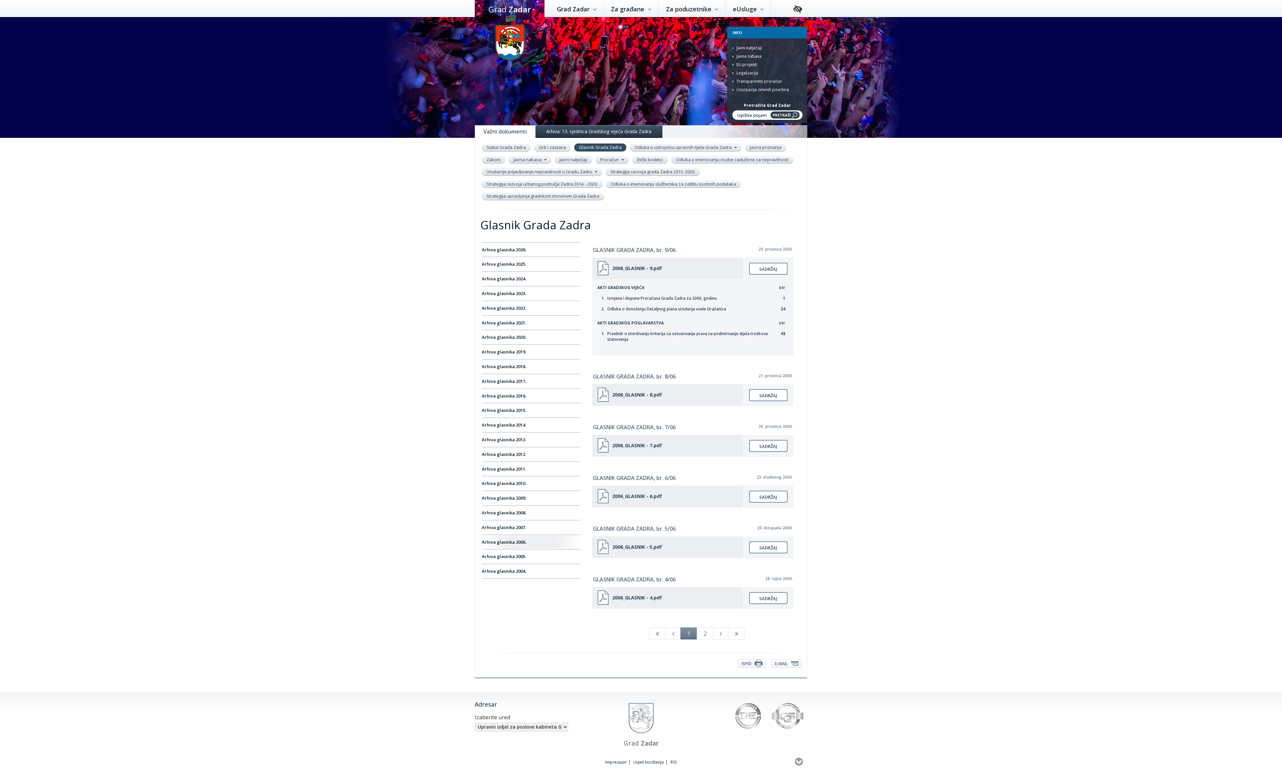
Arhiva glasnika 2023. (504, 293)
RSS (673, 762)
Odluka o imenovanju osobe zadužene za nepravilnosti (732, 160)
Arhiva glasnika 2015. (504, 410)
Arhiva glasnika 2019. (504, 352)
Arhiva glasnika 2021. (504, 323)
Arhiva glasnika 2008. (504, 513)
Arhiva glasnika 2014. (504, 425)
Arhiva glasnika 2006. (504, 542)
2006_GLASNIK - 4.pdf (637, 597)
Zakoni (493, 160)
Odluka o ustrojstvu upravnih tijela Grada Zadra (684, 147)
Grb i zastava (552, 147)
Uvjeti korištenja (648, 762)
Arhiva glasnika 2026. (504, 250)
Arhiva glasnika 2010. (504, 483)
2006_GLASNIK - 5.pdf (637, 547)
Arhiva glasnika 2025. (504, 264)
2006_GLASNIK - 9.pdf (637, 268)
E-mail (782, 664)
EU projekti (746, 64)
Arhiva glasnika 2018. (504, 366)
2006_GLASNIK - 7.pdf (637, 445)
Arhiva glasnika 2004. (504, 571)
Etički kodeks (650, 160)
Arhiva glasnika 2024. (504, 279)
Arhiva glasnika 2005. (504, 556)
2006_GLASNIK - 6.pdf (637, 496)
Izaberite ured (492, 717)
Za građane (628, 9)
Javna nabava (748, 56)
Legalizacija (746, 73)
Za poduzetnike (689, 9)
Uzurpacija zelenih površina (762, 89)
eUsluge (746, 9)
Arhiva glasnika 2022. (504, 308)
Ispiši (747, 664)
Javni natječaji (748, 48)
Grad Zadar (574, 9)
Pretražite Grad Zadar (767, 105)
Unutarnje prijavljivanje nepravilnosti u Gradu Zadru (539, 172)
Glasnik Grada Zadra (600, 147)
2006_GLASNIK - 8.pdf (637, 395)
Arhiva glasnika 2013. (504, 440)
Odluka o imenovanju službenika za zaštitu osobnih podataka (673, 184)
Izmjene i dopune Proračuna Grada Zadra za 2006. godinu (662, 298)
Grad (509, 9)
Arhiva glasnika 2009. (504, 498)
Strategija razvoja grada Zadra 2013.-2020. (652, 172)
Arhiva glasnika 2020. (504, 337)
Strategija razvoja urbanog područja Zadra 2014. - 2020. (542, 184)
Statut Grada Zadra (506, 147)
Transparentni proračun (758, 81)
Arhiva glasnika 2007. (504, 527)
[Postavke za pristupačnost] (797, 9)
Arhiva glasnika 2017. (504, 381)
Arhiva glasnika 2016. (504, 396)
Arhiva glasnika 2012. (504, 454)
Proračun (610, 160)
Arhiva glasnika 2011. (504, 469)
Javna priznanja (766, 147)
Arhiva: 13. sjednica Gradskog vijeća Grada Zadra (598, 131)
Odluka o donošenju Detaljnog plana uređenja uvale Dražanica (666, 309)
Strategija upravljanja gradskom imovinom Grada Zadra (542, 196)
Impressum (616, 762)
